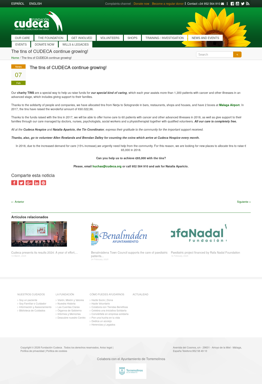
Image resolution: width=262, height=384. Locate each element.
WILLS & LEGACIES (75, 44)
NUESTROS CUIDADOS (31, 294)
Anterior (17, 202)
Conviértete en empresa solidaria (110, 314)
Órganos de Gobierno (70, 310)
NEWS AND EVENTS (205, 38)
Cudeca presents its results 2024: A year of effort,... (44, 252)
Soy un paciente (28, 300)
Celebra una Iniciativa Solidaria (108, 310)
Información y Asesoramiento (35, 307)
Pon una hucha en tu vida (105, 317)
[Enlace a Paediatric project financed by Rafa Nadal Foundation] (209, 234)
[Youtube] (237, 4)
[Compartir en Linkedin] (36, 183)
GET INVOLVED (81, 38)
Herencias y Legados (103, 324)
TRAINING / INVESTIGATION (165, 38)
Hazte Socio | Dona (102, 300)
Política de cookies (56, 351)
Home (15, 58)
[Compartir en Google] (29, 183)
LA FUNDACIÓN (65, 294)
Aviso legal (106, 347)
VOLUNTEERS (109, 38)
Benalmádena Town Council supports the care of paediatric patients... (129, 254)
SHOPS (132, 38)
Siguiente (244, 202)
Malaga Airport (229, 105)
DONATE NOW (44, 44)
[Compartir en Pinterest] (43, 183)
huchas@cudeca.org (107, 166)
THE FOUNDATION (50, 38)
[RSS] (247, 4)
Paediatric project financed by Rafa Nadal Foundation (205, 252)
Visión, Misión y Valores (71, 300)
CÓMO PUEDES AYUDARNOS (107, 294)
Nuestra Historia (67, 303)
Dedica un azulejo (101, 321)
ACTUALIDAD (140, 294)
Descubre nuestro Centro (72, 317)
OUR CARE (22, 38)
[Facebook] (232, 4)
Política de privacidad (32, 351)
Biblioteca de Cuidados (32, 310)
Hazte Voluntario (100, 303)
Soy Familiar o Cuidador (32, 303)
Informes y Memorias (69, 314)
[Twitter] (242, 4)
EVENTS (21, 44)
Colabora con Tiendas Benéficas (109, 307)
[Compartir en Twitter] (21, 183)
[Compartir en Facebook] (14, 183)
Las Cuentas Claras (69, 307)
